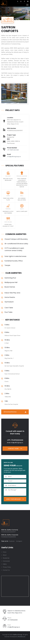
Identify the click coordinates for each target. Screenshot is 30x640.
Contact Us (6, 570)
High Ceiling (8, 221)
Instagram (19, 541)
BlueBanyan (21, 636)
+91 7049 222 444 (13, 150)
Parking (8, 208)
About (4, 555)
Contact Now (13, 448)
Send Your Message (13, 499)
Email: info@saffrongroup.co (15, 442)
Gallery (5, 564)
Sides (8, 195)
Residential (6, 558)
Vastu (22, 208)
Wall (21, 195)
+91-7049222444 (15, 440)
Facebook (11, 541)
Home (4, 552)
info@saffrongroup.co (14, 156)
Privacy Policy (7, 567)
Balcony (8, 176)
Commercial (6, 561)
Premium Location (22, 176)
